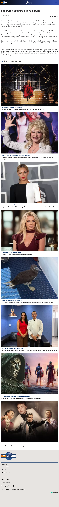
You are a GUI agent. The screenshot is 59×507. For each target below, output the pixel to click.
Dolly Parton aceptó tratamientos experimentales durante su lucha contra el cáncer (27, 158)
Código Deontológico (5, 472)
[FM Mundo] (4, 3)
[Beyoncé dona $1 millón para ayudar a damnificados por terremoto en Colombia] (29, 182)
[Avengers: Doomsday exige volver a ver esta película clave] (29, 373)
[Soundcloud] (11, 486)
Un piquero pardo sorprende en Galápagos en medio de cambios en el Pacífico (28, 302)
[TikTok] (8, 486)
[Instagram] (5, 486)
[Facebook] (55, 17)
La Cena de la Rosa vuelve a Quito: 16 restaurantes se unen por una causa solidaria (29, 350)
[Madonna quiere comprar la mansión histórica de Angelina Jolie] (29, 85)
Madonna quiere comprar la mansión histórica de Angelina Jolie (23, 109)
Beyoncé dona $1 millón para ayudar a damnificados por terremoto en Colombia (28, 207)
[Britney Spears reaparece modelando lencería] (29, 230)
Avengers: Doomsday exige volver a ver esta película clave (21, 398)
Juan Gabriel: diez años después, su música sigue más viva (21, 446)
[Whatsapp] (50, 17)
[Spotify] (13, 486)
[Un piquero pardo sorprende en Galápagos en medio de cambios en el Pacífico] (29, 278)
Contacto (3, 476)
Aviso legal (3, 469)
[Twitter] (52, 17)
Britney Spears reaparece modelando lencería (17, 255)
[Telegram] (57, 17)
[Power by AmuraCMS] (54, 492)
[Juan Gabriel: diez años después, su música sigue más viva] (29, 421)
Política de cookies (5, 479)
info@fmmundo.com (5, 466)
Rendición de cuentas (5, 482)
